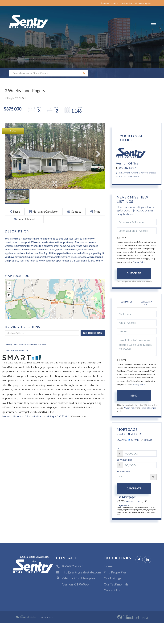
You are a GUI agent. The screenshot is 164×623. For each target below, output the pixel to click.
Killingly (51, 416)
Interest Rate (123, 471)
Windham (37, 416)
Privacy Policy (138, 262)
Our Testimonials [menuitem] (116, 584)
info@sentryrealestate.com (81, 572)
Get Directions (92, 333)
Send (134, 395)
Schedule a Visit (146, 303)
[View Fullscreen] (9, 295)
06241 (63, 416)
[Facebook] (139, 559)
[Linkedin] (147, 559)
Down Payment (124, 460)
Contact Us (121, 176)
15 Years (147, 440)
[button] (84, 73)
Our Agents (133, 176)
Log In (140, 3)
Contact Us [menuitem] (112, 590)
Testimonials (126, 3)
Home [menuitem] (108, 566)
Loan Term (122, 440)
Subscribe (134, 273)
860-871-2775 (110, 3)
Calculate (134, 488)
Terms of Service (148, 408)
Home (5, 416)
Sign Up (148, 3)
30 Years (135, 440)
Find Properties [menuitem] (115, 572)
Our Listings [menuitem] (112, 578)
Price (119, 448)
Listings (17, 416)
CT (26, 416)
